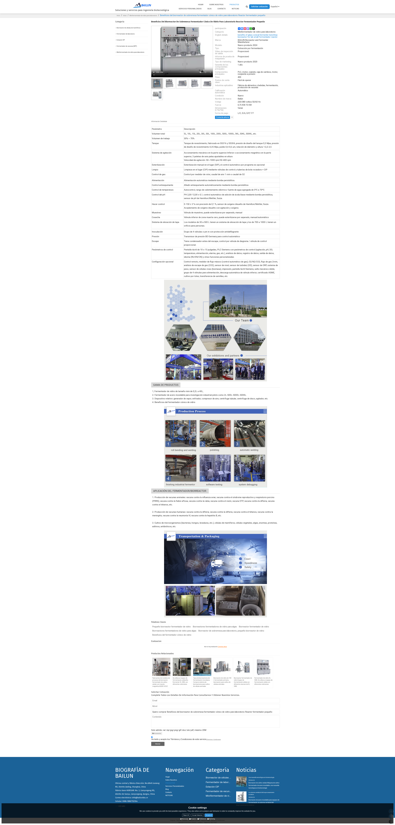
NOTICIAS (235, 9)
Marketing (212, 819)
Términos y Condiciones (214, 739)
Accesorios (157, 733)
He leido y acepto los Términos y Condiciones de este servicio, (186, 739)
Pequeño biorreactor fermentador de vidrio (171, 627)
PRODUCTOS (234, 5)
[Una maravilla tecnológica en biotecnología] (241, 781)
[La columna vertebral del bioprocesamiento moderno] (241, 796)
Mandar (157, 744)
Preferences (202, 819)
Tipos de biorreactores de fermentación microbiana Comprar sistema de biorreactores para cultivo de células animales (201, 682)
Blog (209, 9)
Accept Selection (197, 815)
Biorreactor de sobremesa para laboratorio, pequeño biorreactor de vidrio (231, 631)
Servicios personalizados (190, 9)
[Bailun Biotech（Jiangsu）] (142, 5)
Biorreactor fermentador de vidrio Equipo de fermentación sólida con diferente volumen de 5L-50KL (243, 682)
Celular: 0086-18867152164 (126, 801)
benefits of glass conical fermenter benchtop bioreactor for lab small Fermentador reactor (258, 36)
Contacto (221, 9)
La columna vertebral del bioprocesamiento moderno (261, 793)
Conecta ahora (222, 117)
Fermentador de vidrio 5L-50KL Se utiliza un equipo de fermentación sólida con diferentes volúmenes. (263, 681)
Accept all (209, 815)
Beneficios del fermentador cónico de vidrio (171, 635)
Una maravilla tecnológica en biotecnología (261, 777)
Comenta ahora (222, 646)
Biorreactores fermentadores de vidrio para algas (215, 627)
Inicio (118, 15)
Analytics (193, 819)
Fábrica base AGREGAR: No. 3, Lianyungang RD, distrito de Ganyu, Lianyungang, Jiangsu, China (135, 792)
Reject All (186, 815)
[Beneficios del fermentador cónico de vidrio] (215, 330)
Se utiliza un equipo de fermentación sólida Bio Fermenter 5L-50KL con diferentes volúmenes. (180, 681)
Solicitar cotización (259, 6)
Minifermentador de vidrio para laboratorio (143, 15)
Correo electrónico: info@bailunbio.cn (131, 797)
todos (125, 15)
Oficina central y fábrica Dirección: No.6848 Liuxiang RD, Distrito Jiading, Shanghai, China (137, 785)
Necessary (185, 819)
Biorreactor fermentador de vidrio (254, 627)
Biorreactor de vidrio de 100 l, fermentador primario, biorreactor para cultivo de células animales (222, 681)
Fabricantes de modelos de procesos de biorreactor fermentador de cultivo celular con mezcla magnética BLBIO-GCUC (161, 682)
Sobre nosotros (216, 5)
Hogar (200, 5)
